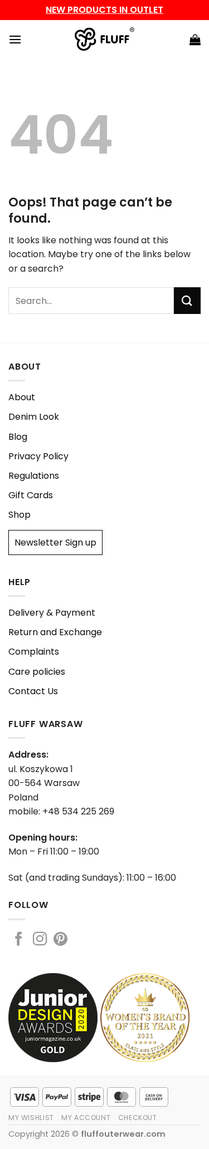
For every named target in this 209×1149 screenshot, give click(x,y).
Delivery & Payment (51, 612)
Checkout (137, 1117)
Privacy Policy (38, 456)
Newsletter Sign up (55, 542)
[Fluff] (104, 39)
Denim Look (33, 416)
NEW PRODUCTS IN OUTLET (104, 9)
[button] (15, 39)
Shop (19, 514)
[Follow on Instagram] (40, 939)
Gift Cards (30, 495)
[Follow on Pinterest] (60, 939)
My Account (85, 1117)
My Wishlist (31, 1117)
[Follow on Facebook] (19, 939)
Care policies (36, 671)
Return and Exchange (55, 632)
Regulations (33, 475)
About (21, 397)
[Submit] (187, 300)
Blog (17, 436)
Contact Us (33, 691)
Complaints (33, 651)
